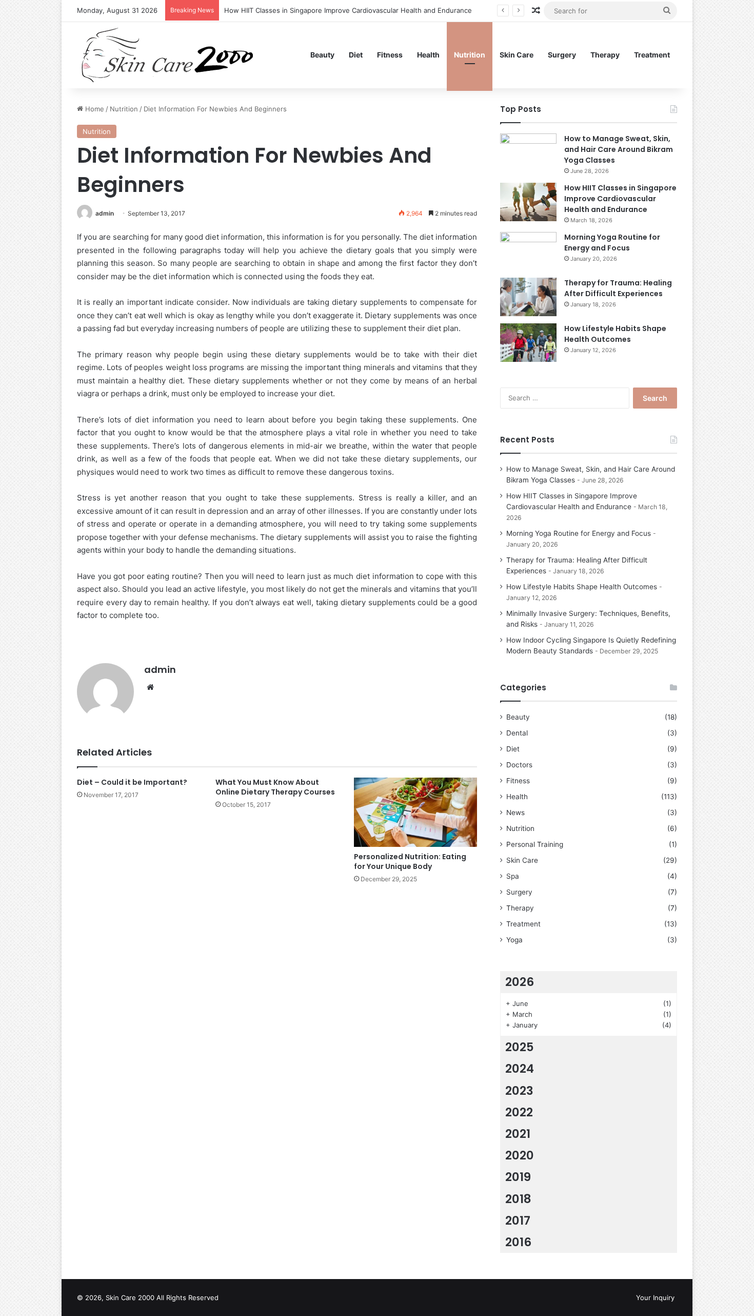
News (515, 812)
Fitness (390, 54)
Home (93, 109)
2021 (517, 1134)
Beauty (322, 54)
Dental (517, 733)
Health (428, 54)
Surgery (562, 54)
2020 (519, 1155)
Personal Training (534, 844)
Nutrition (469, 54)
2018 (518, 1199)
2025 (519, 1047)
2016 (518, 1242)
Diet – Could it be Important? (132, 782)
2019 (518, 1177)
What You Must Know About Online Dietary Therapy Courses (275, 787)
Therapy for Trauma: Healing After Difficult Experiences (618, 288)
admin (104, 213)
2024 (519, 1068)
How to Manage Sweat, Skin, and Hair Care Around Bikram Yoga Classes (618, 149)
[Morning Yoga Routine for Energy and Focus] (528, 251)
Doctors (519, 765)
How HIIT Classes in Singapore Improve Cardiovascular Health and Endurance (348, 10)
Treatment (652, 54)
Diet (356, 54)
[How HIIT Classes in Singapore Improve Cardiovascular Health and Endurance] (528, 202)
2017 (517, 1220)
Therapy (605, 54)
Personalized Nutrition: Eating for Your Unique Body (410, 861)
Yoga (514, 940)
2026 (519, 982)
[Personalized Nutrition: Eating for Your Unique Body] (415, 812)
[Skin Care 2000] (169, 55)
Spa (512, 876)
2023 (519, 1090)
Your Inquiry (655, 1297)
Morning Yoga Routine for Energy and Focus (612, 242)
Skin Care (516, 54)
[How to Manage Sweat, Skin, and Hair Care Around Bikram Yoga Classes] (528, 152)
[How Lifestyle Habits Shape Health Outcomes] (528, 342)
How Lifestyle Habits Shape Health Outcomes (615, 333)
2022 (519, 1112)
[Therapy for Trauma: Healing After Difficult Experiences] (528, 297)
